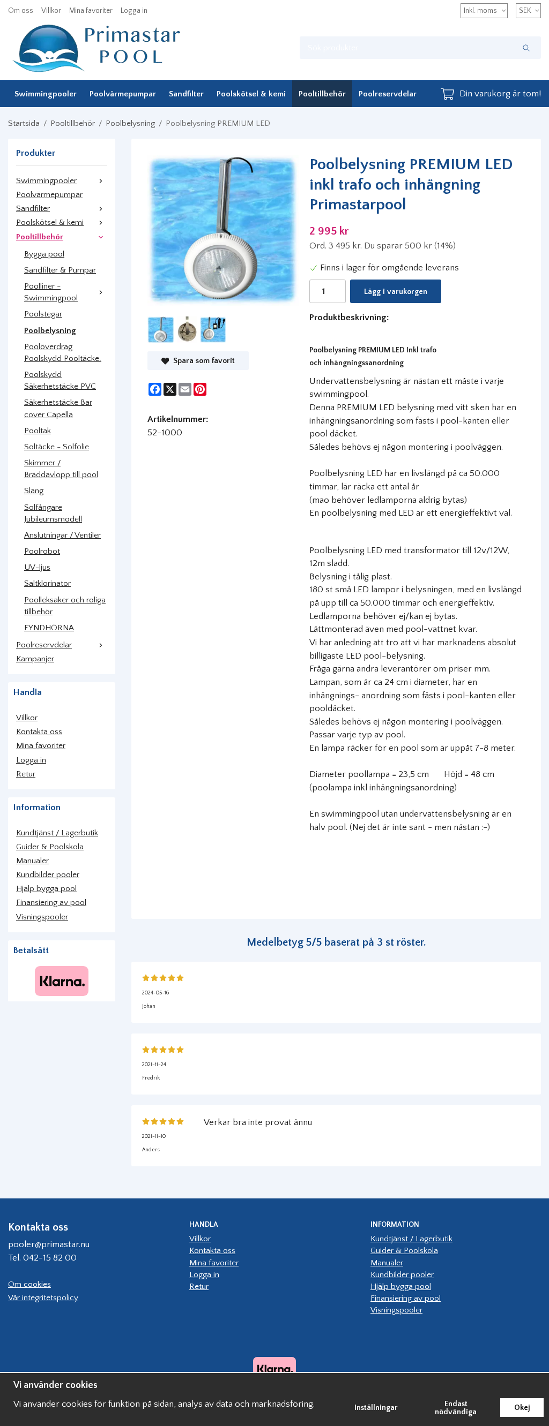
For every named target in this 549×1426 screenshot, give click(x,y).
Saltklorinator (47, 583)
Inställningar (376, 1408)
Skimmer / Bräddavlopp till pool (61, 468)
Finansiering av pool (51, 902)
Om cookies (29, 1284)
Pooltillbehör (322, 94)
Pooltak (37, 430)
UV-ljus (37, 567)
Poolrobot (42, 551)
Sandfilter (186, 94)
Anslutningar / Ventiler (62, 535)
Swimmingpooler (45, 94)
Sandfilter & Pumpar (60, 270)
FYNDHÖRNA (49, 627)
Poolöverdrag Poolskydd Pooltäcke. (62, 352)
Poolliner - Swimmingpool (51, 292)
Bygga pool (44, 254)
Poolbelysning (50, 330)
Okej (522, 1408)
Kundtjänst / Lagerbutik (57, 833)
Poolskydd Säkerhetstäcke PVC (60, 380)
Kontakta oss (39, 731)
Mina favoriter (91, 10)
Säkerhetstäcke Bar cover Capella (58, 408)
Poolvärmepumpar (123, 94)
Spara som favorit (202, 361)
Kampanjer (35, 658)
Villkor (51, 10)
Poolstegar (43, 314)
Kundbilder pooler (47, 874)
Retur (25, 774)
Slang (33, 490)
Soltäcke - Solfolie (56, 446)
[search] (526, 47)
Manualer (32, 860)
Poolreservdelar (388, 94)
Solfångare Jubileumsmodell (53, 513)
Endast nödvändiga (456, 1408)
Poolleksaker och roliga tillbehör (65, 605)
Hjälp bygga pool (46, 888)
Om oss (20, 10)
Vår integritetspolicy (43, 1297)
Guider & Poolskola (50, 846)
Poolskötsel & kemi (251, 94)
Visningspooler (42, 917)
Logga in (134, 10)
